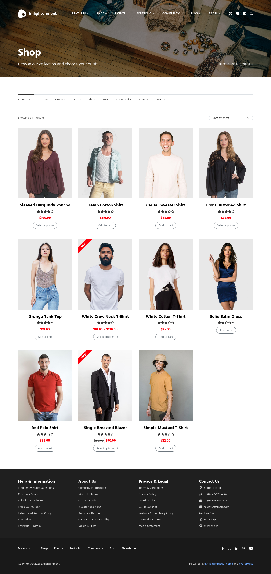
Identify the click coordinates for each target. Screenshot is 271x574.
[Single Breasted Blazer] (105, 385)
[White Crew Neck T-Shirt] (105, 274)
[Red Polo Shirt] (45, 385)
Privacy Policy (147, 494)
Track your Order (29, 506)
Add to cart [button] (105, 225)
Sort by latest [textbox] (221, 118)
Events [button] (120, 13)
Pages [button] (213, 13)
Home (222, 63)
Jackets (77, 99)
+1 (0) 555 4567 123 (215, 500)
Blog (112, 548)
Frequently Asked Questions (36, 487)
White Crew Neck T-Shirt (105, 316)
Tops (106, 99)
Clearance (161, 99)
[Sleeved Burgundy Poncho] (45, 163)
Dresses (60, 99)
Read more (226, 330)
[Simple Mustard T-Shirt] (166, 385)
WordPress (246, 563)
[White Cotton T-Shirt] (166, 274)
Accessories (123, 99)
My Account (26, 548)
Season (143, 99)
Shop (234, 63)
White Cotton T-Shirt (166, 316)
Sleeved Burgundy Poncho (45, 205)
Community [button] (171, 13)
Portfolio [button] (144, 13)
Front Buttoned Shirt (226, 205)
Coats (44, 99)
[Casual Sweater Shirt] (166, 163)
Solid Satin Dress (226, 316)
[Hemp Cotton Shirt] (105, 163)
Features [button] (79, 13)
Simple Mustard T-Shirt (166, 427)
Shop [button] (100, 13)
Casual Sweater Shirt (165, 205)
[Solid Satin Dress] (226, 274)
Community (95, 548)
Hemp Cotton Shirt (105, 205)
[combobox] (231, 118)
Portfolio (75, 548)
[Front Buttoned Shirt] (226, 163)
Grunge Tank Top (45, 316)
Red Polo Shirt (45, 427)
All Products (26, 99)
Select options (45, 225)
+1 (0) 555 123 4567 (215, 494)
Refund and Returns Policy (35, 513)
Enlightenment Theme (219, 563)
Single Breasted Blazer (105, 427)
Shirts (92, 99)
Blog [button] (194, 13)
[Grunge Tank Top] (45, 274)
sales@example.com (216, 506)
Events (58, 548)
